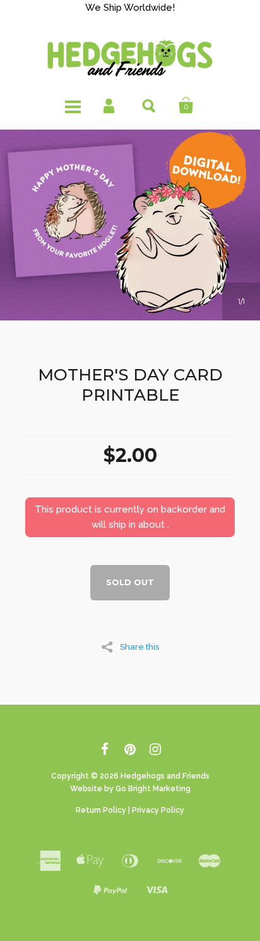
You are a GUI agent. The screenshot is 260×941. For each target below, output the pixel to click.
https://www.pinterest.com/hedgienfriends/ (130, 751)
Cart (186, 106)
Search (149, 106)
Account (111, 106)
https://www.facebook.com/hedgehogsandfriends (105, 751)
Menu (74, 106)
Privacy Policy (158, 810)
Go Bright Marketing (153, 788)
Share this (139, 646)
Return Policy (101, 810)
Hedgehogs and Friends (165, 776)
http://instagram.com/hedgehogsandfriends (155, 751)
